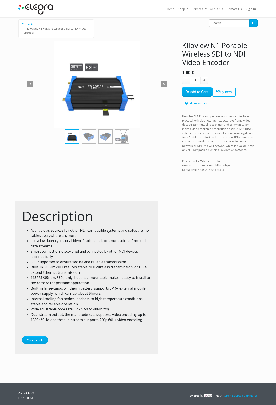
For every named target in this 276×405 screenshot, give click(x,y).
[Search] (253, 23)
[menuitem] (170, 8)
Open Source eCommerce (241, 395)
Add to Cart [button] (198, 91)
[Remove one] (186, 80)
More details (35, 340)
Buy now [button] (225, 91)
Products (28, 24)
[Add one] (204, 80)
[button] (30, 84)
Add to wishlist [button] (197, 103)
